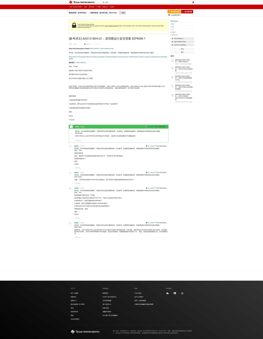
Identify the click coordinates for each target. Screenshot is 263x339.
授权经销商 (149, 304)
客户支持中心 (107, 304)
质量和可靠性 (107, 311)
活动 (72, 308)
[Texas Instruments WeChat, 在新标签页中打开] (167, 294)
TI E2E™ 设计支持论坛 (109, 297)
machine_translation (180, 45)
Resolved (174, 21)
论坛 (85, 7)
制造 (72, 315)
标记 (182, 49)
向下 (81, 141)
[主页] (83, 2)
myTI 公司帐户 (139, 297)
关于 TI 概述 (74, 293)
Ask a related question (111, 26)
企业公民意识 (75, 319)
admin (75, 44)
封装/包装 (106, 308)
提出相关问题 (175, 11)
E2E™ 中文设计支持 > (76, 7)
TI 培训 (98, 7)
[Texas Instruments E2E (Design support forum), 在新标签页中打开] (175, 294)
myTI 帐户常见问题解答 (110, 315)
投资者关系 (74, 311)
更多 (123, 13)
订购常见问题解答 (140, 304)
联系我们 (105, 293)
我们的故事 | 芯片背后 (78, 304)
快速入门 (105, 7)
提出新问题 (188, 11)
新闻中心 (73, 300)
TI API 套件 (137, 293)
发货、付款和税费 (140, 300)
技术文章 (91, 7)
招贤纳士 (73, 297)
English (112, 7)
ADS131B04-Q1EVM (180, 41)
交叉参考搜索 (107, 300)
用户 (193, 2)
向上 (76, 141)
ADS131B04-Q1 (178, 38)
